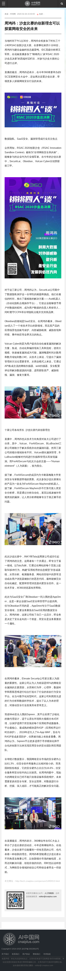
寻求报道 (47, 954)
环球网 (13, 14)
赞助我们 (36, 954)
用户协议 (26, 954)
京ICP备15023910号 (30, 949)
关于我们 (5, 954)
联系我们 (15, 954)
